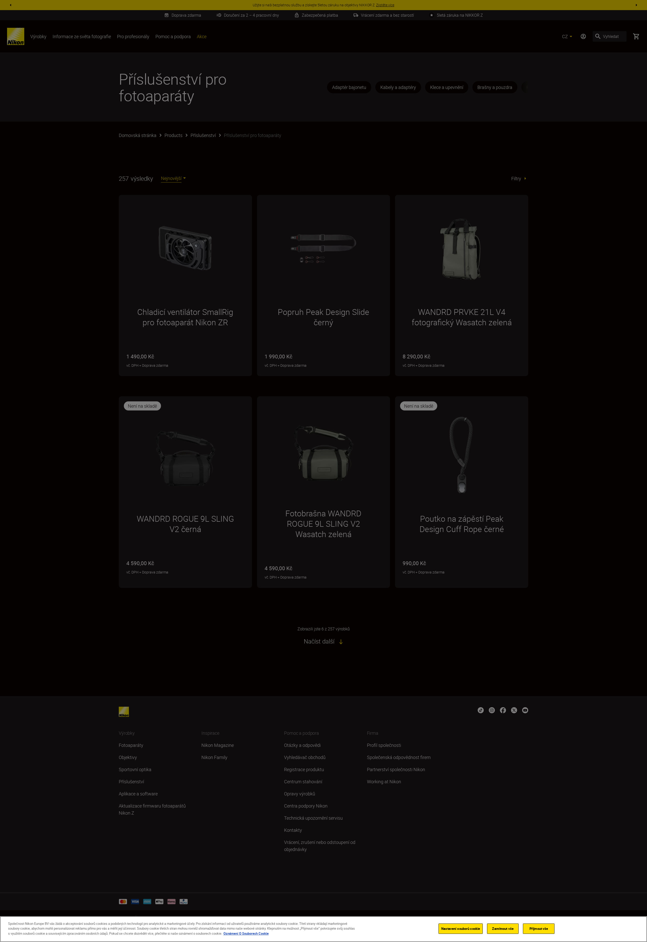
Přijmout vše (538, 928)
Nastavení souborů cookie (460, 928)
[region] (323, 929)
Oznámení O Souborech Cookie (246, 933)
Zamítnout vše (503, 928)
